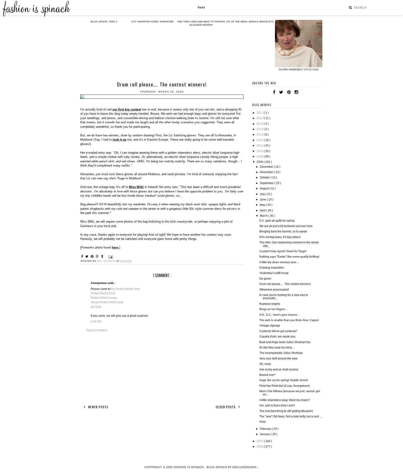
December (267, 166)
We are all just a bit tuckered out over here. (286, 226)
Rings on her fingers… (273, 309)
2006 (260, 446)
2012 (260, 140)
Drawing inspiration (271, 267)
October (265, 177)
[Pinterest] (289, 92)
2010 (260, 151)
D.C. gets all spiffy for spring (277, 220)
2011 (260, 145)
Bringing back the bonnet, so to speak (283, 231)
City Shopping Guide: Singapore (152, 21)
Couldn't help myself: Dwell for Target (282, 251)
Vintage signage (269, 325)
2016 (260, 118)
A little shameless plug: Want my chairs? (284, 400)
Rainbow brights (269, 303)
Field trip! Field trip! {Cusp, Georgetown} (284, 385)
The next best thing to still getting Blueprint (286, 411)
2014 (260, 129)
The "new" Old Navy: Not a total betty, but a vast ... (290, 416)
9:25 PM (96, 321)
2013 (260, 134)
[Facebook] (274, 92)
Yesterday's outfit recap (273, 273)
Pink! (262, 421)
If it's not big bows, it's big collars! (280, 237)
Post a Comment (96, 330)
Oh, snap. (265, 364)
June (263, 199)
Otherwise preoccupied (274, 289)
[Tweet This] (87, 256)
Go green (265, 278)
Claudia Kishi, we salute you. (277, 336)
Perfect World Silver (103, 293)
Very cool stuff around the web (278, 358)
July (263, 194)
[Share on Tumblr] (103, 256)
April (263, 210)
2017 (260, 112)
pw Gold (96, 307)
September (267, 183)
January (265, 434)
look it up (119, 139)
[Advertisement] (162, 367)
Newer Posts (97, 406)
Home (201, 7)
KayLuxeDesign (245, 467)
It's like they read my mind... (276, 347)
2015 (260, 123)
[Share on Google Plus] (98, 256)
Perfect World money (104, 297)
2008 (260, 161)
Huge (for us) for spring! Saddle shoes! (283, 380)
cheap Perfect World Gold (107, 302)
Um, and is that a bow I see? (277, 405)
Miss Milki (136, 187)
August (264, 188)
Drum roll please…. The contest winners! (285, 284)
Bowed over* (267, 375)
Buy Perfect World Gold (125, 289)
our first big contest (126, 109)
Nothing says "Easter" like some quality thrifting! (289, 256)
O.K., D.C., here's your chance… (279, 314)
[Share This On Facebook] (83, 256)
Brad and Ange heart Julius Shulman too (284, 342)
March (264, 215)
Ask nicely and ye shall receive (278, 369)
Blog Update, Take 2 (104, 21)
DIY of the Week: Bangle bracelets (250, 21)
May (263, 204)
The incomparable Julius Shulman (281, 353)
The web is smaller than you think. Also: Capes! (289, 320)
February (266, 428)
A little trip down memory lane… (279, 262)
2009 (260, 156)
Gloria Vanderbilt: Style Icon (298, 69)
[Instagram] (296, 92)
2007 (260, 441)
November (267, 172)
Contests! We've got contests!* (278, 331)
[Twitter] (281, 92)
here (115, 247)
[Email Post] (110, 257)
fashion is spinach (189, 467)
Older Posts (226, 406)
